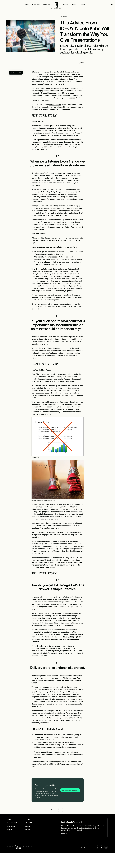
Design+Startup (55, 104)
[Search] (112, 4)
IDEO (63, 74)
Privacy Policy (81, 847)
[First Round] (56, 5)
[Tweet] (78, 62)
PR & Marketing (64, 16)
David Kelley (78, 718)
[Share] (82, 62)
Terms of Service (90, 847)
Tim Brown (39, 720)
